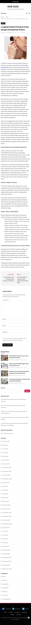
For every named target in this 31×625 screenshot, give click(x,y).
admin (3, 32)
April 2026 (5, 456)
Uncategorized (7, 599)
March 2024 (6, 546)
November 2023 (7, 561)
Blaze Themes (15, 619)
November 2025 (7, 471)
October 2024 (6, 520)
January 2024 (6, 553)
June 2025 (5, 490)
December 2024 (7, 512)
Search (3, 388)
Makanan (5, 591)
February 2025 (6, 505)
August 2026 (6, 441)
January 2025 (6, 508)
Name (4, 319)
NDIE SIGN (13, 6)
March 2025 (6, 501)
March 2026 (6, 460)
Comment (5, 300)
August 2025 (6, 482)
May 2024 (5, 538)
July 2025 (5, 486)
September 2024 (7, 523)
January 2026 (6, 464)
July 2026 (5, 445)
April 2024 (5, 542)
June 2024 (5, 535)
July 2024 (5, 531)
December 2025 (7, 467)
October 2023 (6, 565)
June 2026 (5, 449)
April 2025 (5, 497)
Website (4, 332)
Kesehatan (5, 587)
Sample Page (15, 1)
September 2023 (7, 568)
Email (4, 325)
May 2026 (5, 452)
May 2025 (5, 493)
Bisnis (3, 23)
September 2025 (7, 478)
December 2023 (7, 557)
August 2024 (6, 527)
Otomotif (5, 595)
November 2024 (7, 516)
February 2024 (7, 550)
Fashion (5, 580)
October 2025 (6, 475)
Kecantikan (6, 584)
